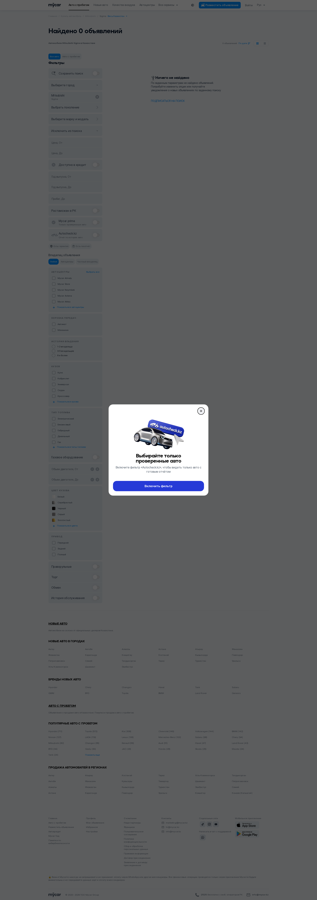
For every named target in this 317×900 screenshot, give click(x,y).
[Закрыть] (201, 411)
